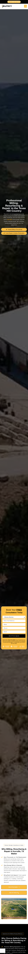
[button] (25, 6)
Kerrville (9, 219)
